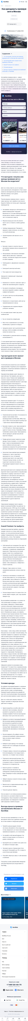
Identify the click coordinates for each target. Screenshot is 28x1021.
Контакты (4, 953)
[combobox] (14, 24)
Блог (2, 5)
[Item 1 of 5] (9, 127)
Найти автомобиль (14, 146)
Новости (4, 941)
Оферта (6, 1011)
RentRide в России (6, 935)
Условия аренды (8, 67)
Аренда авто (8, 5)
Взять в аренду (5, 964)
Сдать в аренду (6, 967)
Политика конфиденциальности (16, 1011)
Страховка (4, 950)
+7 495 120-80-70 (14, 985)
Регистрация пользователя (8, 976)
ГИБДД (4, 973)
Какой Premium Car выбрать (11, 64)
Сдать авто (5, 947)
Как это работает (6, 944)
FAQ (3, 961)
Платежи (4, 970)
